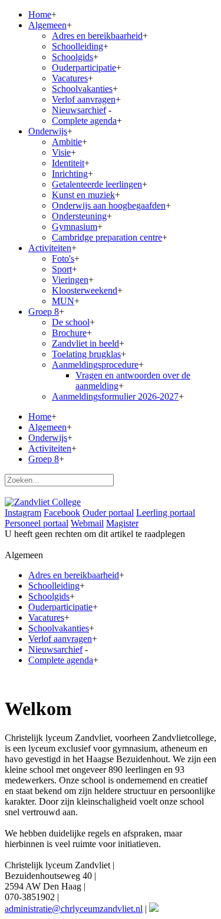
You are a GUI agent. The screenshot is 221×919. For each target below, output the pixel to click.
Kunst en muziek (83, 195)
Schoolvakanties (82, 89)
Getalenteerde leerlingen (97, 184)
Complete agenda (84, 121)
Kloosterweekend (84, 290)
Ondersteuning (79, 216)
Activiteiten (49, 248)
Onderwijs (47, 131)
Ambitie (67, 142)
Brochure (69, 333)
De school (71, 322)
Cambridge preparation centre (107, 237)
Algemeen (47, 25)
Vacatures (70, 78)
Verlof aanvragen (84, 99)
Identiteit (68, 163)
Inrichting (70, 174)
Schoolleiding (77, 46)
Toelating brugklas (86, 354)
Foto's (63, 258)
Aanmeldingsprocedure (95, 365)
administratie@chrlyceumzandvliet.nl (74, 909)
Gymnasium (74, 227)
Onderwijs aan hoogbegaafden (109, 205)
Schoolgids (72, 57)
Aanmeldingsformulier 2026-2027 (115, 396)
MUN (63, 301)
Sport (62, 269)
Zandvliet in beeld (85, 343)
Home (39, 14)
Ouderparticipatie (84, 67)
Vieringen (70, 280)
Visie (61, 152)
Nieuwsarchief (79, 110)
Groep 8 (43, 312)
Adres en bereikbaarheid (97, 36)
